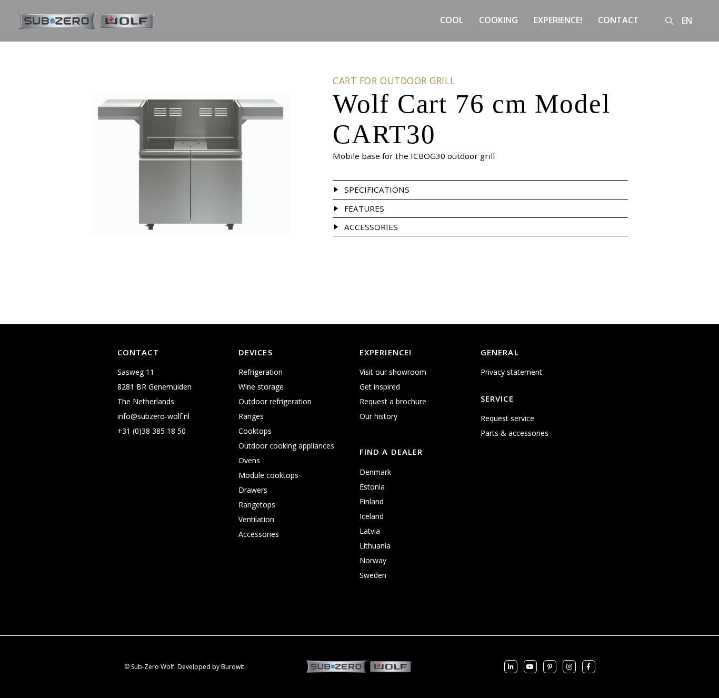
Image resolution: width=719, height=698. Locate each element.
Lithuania (375, 546)
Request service (507, 418)
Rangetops (256, 505)
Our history (378, 416)
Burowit (232, 666)
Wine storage (261, 387)
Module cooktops (268, 475)
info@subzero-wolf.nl (153, 416)
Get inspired (379, 387)
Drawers (252, 490)
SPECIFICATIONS (377, 189)
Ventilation (256, 519)
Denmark (375, 472)
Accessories (258, 534)
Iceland (371, 516)
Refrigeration (260, 372)
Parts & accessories (514, 433)
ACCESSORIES (371, 227)
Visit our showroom (392, 372)
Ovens (249, 460)
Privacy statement (511, 372)
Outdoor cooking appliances (286, 446)
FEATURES (364, 208)
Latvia (369, 531)
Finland (371, 501)
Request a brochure (392, 401)
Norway (372, 560)
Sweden (372, 575)
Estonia (372, 487)
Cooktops (255, 431)
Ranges (251, 416)
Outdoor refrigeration (275, 401)
